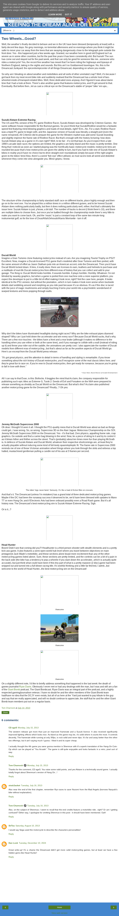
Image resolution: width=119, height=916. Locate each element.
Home (59, 907)
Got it (68, 14)
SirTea (12, 826)
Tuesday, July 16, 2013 (31, 785)
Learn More (55, 14)
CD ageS (13, 727)
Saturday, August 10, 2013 (28, 826)
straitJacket (14, 785)
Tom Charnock (16, 765)
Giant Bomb (14, 689)
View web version (59, 913)
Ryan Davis (25, 686)
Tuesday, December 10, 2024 (32, 843)
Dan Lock (13, 843)
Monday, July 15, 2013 (28, 727)
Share (5, 713)
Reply (11, 756)
